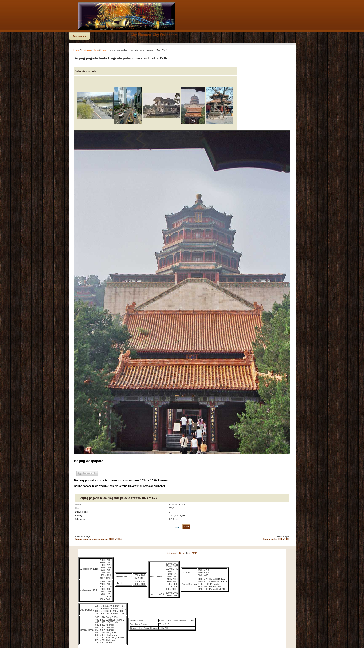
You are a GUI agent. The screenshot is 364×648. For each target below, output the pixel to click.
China (96, 50)
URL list (182, 553)
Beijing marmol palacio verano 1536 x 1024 (98, 539)
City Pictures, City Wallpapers (154, 35)
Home (76, 50)
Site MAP (192, 553)
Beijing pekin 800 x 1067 (276, 539)
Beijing (103, 50)
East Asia (86, 50)
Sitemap (171, 553)
